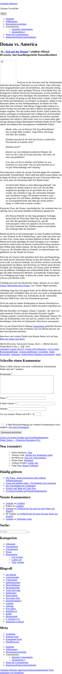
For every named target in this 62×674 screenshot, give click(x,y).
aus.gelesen (11, 574)
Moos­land (28, 460)
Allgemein (41, 349)
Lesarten (10, 603)
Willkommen (11, 21)
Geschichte (43, 352)
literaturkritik (11, 616)
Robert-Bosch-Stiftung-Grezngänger (38, 354)
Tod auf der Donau (16, 51)
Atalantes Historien (8, 3)
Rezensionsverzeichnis (16, 24)
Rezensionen (6, 352)
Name (3, 398)
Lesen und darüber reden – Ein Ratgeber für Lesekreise (31, 483)
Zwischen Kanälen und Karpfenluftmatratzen (26, 491)
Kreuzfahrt (5, 354)
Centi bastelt (11, 580)
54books (10, 606)
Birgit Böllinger (13, 585)
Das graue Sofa (13, 598)
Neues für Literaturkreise (17, 34)
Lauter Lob (17, 559)
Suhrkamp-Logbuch (15, 621)
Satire (58, 354)
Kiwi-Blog (11, 608)
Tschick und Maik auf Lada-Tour (21, 488)
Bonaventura (11, 595)
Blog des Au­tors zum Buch (12, 339)
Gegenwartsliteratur (28, 352)
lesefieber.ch (11, 611)
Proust (9, 552)
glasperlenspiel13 (13, 601)
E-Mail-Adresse (8, 403)
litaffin (9, 614)
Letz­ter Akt (33, 463)
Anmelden (10, 634)
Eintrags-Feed (12, 636)
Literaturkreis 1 (18, 32)
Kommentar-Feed (14, 639)
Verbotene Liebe (24, 519)
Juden (52, 352)
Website (3, 409)
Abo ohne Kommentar (18, 427)
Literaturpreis (12, 549)
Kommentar (6, 374)
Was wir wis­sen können (35, 457)
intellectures (11, 593)
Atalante (4, 349)
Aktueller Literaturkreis (22, 29)
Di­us (30, 452)
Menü (3, 14)
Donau (15, 352)
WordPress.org (12, 642)
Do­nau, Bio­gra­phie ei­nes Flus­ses (15, 285)
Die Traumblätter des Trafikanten (21, 486)
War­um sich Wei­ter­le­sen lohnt (38, 455)
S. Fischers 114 (13, 619)
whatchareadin (12, 577)
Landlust (21, 503)
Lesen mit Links (13, 590)
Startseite (10, 19)
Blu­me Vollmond (30, 465)
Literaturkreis (12, 546)
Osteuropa (15, 354)
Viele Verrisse (18, 562)
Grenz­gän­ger (38, 326)
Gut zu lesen (53, 349)
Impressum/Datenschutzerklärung (21, 37)
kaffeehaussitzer (13, 582)
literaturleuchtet (13, 587)
